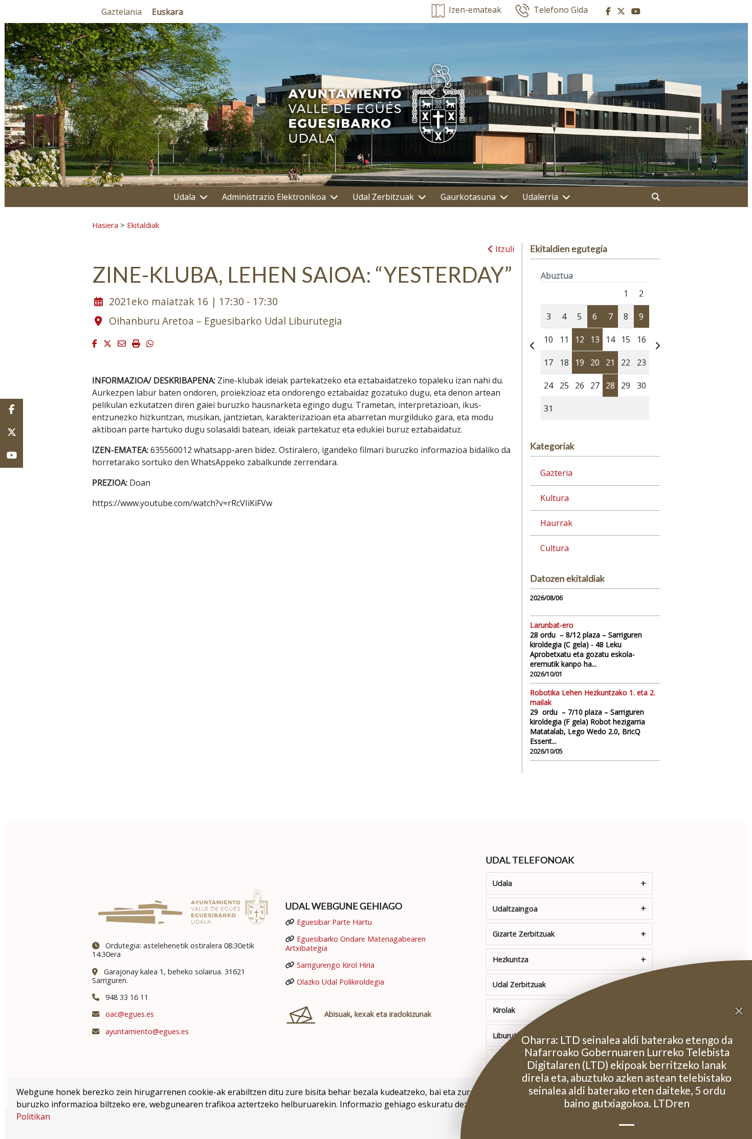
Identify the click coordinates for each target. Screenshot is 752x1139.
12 (579, 339)
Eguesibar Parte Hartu (334, 922)
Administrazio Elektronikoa (274, 196)
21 (610, 362)
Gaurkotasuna (468, 196)
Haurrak (556, 523)
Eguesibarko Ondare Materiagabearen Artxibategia (355, 943)
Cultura (554, 548)
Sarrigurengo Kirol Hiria (335, 965)
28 (610, 385)
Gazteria (556, 473)
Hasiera (105, 225)
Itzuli (503, 249)
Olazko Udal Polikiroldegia (340, 982)
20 (595, 362)
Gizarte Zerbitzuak (524, 934)
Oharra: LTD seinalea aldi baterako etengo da (627, 1039)
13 (595, 339)
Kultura (554, 498)
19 (579, 362)
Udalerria (540, 196)
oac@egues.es (129, 1014)
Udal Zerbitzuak (383, 196)
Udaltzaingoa (515, 909)
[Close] (743, 1011)
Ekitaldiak (143, 225)
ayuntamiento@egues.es (147, 1031)
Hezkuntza (510, 959)
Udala (184, 196)
